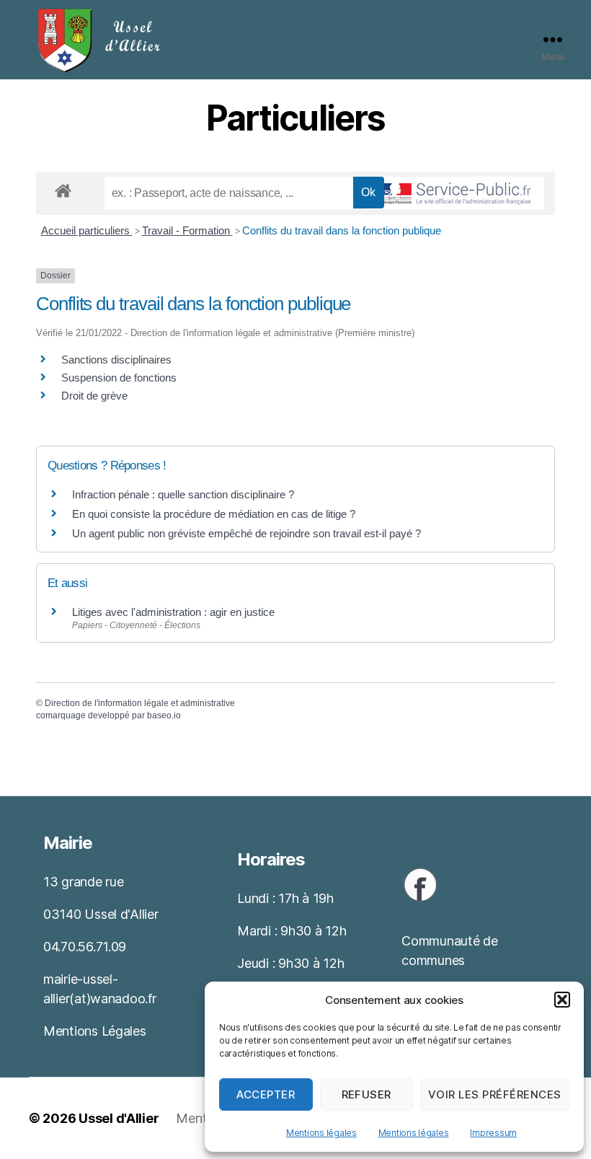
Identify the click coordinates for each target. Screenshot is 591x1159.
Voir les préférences (494, 1094)
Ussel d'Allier (119, 1118)
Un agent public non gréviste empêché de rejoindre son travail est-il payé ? (246, 533)
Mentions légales (321, 1132)
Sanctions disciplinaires (116, 359)
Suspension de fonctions (119, 377)
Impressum (493, 1132)
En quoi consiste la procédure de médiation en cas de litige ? (213, 514)
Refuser (367, 1094)
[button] (562, 999)
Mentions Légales (94, 1031)
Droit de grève (94, 395)
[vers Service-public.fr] (454, 193)
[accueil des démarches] (63, 188)
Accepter (265, 1094)
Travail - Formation (187, 230)
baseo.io (164, 715)
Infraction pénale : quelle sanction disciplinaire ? (183, 494)
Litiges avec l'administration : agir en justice (173, 612)
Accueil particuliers (87, 230)
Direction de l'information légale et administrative (140, 703)
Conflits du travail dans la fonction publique (341, 230)
